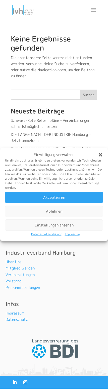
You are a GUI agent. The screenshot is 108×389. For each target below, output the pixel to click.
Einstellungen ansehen (54, 225)
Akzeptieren (54, 197)
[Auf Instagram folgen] (25, 382)
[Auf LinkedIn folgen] (15, 382)
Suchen (88, 94)
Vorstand (14, 281)
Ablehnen (54, 211)
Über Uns (13, 261)
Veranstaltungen (20, 274)
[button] (100, 154)
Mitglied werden (20, 268)
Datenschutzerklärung (46, 234)
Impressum (72, 234)
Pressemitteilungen (23, 287)
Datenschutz (17, 319)
